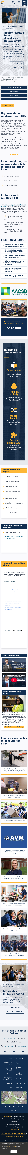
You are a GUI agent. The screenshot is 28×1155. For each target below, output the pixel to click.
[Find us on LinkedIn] (9, 1051)
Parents (9, 1074)
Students (9, 1059)
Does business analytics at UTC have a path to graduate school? (14, 245)
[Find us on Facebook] (23, 1051)
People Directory (19, 1074)
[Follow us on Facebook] (18, 1106)
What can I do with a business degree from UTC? (14, 276)
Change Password (19, 1068)
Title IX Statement (7, 1133)
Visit (10, 1087)
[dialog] (14, 1148)
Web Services (18, 1136)
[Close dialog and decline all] (26, 1143)
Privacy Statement (20, 1133)
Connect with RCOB (13, 1012)
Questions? (7, 1116)
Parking (9, 1083)
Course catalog (14, 91)
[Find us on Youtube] (14, 1051)
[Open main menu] (19, 2)
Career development (14, 99)
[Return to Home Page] (5, 1106)
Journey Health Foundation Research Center (14, 537)
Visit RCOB (16, 68)
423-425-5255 (21, 1046)
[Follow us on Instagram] (14, 1106)
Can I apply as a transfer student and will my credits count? (15, 256)
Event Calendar (21, 1079)
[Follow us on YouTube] (10, 1106)
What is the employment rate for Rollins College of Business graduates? (14, 262)
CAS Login (19, 1087)
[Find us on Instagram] (18, 1051)
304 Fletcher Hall (10, 1038)
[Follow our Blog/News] (5, 1051)
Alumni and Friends (8, 1069)
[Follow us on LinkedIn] (12, 1110)
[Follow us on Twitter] (22, 1106)
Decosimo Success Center (14, 87)
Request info (15, 63)
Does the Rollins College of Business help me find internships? (13, 269)
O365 (17, 1063)
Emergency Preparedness (7, 1078)
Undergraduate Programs (8, 79)
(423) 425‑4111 (14, 1129)
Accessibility (9, 1136)
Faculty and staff (14, 95)
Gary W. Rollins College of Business (11, 77)
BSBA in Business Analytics (9, 81)
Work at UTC (20, 1083)
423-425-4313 (8, 1046)
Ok (13, 1151)
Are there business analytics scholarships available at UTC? (14, 251)
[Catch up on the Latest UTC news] (16, 1110)
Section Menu (6, 105)
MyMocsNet (20, 1059)
